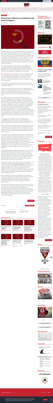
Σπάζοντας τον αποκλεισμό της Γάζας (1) (45, 366)
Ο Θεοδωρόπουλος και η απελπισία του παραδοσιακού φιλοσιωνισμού (5, 242)
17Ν (39, 334)
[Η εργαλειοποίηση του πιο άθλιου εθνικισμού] (29, 236)
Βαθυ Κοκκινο (4, 15)
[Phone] (51, 392)
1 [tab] (43, 301)
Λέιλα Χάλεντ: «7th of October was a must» (17, 242)
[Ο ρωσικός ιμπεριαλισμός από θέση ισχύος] (45, 63)
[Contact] (48, 392)
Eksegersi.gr (5, 22)
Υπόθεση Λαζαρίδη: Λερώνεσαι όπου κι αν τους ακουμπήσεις (17, 227)
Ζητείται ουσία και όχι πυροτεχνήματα (9, 73)
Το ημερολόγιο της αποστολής (45, 358)
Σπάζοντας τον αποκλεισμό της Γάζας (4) (45, 360)
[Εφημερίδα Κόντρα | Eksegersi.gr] (26, 5)
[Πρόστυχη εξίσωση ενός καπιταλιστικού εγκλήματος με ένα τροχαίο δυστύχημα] (29, 222)
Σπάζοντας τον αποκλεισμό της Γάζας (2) (45, 364)
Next (51, 257)
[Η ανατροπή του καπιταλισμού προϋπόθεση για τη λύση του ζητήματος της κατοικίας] (45, 294)
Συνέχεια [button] (45, 399)
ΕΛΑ (39, 336)
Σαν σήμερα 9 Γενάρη (24, 211)
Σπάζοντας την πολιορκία (43, 356)
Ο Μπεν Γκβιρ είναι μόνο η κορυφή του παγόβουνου (6, 227)
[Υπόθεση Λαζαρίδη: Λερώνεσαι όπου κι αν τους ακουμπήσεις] (18, 222)
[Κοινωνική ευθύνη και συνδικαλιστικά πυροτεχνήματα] (17, 48)
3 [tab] (45, 301)
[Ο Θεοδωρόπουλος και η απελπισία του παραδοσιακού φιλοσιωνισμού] (6, 236)
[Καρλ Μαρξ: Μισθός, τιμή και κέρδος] (40, 81)
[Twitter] (42, 392)
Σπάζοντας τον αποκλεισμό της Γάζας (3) (45, 362)
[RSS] (46, 392)
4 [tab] (46, 301)
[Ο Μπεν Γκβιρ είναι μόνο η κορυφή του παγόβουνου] (6, 222)
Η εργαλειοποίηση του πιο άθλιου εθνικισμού (28, 241)
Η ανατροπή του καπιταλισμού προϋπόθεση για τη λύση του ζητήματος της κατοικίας (44, 297)
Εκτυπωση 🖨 (31, 200)
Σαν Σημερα (41, 102)
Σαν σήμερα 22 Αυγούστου (43, 104)
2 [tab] (44, 301)
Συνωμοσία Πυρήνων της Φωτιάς (44, 339)
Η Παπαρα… (41, 141)
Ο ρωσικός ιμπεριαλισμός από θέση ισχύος (45, 70)
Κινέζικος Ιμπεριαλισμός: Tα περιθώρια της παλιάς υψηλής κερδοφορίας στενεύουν (47, 90)
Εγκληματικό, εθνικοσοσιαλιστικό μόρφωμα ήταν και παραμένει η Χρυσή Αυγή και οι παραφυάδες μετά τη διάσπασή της (45, 315)
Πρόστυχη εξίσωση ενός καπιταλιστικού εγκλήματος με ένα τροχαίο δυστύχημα (29, 228)
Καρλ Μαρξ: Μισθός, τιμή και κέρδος (47, 81)
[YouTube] (44, 392)
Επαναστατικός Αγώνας (43, 337)
